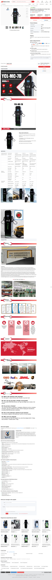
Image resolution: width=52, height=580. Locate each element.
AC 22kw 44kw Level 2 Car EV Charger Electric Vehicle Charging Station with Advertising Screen (46, 530)
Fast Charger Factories (22, 566)
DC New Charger (41, 553)
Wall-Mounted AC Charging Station (5, 562)
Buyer (33, 4)
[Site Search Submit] (33, 1)
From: (4, 502)
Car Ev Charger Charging (44, 566)
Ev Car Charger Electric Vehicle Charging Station (27, 568)
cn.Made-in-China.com (33, 575)
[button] (30, 1)
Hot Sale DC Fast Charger (29, 553)
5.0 (42, 64)
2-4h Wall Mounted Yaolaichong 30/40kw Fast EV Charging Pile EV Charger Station (46, 545)
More (1, 569)
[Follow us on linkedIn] (50, 572)
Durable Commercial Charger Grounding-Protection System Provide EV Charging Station (25, 530)
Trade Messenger (13, 572)
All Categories (3, 4)
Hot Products (9, 574)
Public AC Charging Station (34, 5)
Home (1, 5)
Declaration (34, 577)
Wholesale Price (31, 574)
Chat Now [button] (46, 20)
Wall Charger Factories (29, 566)
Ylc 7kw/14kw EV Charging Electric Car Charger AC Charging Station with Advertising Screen (25, 545)
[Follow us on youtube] (48, 572)
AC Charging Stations (27, 5)
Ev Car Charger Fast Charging (5, 568)
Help (37, 4)
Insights (43, 574)
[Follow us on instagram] (47, 572)
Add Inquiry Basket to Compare (15, 30)
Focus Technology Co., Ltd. (20, 577)
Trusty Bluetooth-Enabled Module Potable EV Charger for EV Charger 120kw (36, 530)
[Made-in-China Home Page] (5, 2)
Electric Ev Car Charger (37, 566)
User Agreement (30, 577)
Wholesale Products (26, 574)
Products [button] (14, 1)
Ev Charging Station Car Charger (15, 568)
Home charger (15, 553)
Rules (50, 4)
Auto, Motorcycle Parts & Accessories (8, 5)
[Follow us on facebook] (44, 572)
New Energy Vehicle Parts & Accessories (18, 5)
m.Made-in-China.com (28, 575)
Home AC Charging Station (15, 562)
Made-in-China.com (22, 575)
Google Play (8, 572)
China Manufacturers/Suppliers (19, 574)
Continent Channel (35, 574)
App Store (3, 572)
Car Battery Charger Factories (13, 566)
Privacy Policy (38, 577)
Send (7, 513)
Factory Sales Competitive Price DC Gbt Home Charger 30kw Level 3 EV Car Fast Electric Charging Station (15, 530)
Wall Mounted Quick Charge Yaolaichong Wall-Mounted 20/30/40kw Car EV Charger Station (36, 545)
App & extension (42, 4)
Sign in (50, 2)
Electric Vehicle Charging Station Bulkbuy (39, 568)
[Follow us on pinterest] (49, 572)
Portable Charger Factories (4, 566)
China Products (13, 574)
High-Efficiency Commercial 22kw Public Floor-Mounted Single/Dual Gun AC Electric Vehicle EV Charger (5, 545)
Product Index (39, 574)
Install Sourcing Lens (21, 572)
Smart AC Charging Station (23, 562)
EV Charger (7, 461)
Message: (4, 506)
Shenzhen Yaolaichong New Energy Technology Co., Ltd (36, 11)
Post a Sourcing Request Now (23, 513)
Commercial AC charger (4, 553)
